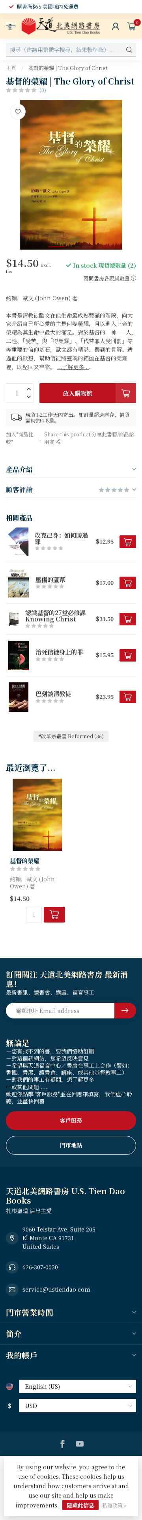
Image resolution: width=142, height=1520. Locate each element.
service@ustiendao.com (56, 1289)
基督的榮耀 (24, 860)
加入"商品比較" (20, 438)
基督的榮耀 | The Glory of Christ (68, 68)
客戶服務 (71, 1120)
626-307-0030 (40, 1267)
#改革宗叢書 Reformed (71, 736)
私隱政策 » (114, 1505)
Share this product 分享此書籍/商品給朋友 (89, 438)
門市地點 (71, 1145)
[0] (131, 26)
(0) (42, 90)
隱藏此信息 (80, 1505)
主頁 (11, 68)
